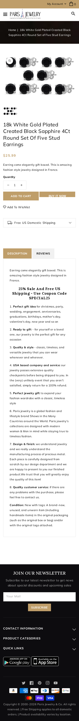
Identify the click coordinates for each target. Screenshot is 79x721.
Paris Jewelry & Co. (50, 704)
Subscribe (39, 607)
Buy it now (57, 196)
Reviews (43, 253)
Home (12, 30)
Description (17, 253)
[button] (73, 13)
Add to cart (21, 196)
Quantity (9, 177)
